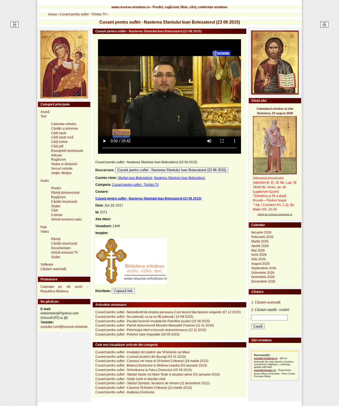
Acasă (45, 112)
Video (45, 231)
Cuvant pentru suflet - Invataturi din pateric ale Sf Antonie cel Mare (142, 352)
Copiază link (123, 291)
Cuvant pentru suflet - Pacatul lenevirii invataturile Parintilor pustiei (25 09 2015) (152, 321)
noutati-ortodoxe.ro (266, 358)
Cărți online (59, 142)
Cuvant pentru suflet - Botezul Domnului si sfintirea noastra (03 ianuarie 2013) (151, 365)
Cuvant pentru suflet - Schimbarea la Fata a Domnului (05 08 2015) (143, 370)
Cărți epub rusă (62, 137)
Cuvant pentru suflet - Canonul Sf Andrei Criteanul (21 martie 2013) (143, 388)
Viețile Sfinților (61, 173)
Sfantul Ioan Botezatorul (135, 178)
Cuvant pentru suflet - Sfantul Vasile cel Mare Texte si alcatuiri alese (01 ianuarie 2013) (157, 374)
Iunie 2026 (259, 255)
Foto (44, 227)
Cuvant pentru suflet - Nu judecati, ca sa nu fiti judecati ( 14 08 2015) (144, 317)
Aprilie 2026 (260, 246)
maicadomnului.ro (265, 370)
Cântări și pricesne (64, 128)
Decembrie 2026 (263, 281)
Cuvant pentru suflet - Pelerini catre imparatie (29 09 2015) (137, 334)
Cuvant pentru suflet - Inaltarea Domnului (124, 392)
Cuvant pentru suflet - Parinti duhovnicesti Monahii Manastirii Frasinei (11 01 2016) (154, 325)
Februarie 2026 (262, 237)
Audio (45, 181)
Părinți (55, 239)
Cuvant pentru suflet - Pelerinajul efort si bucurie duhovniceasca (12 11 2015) (150, 330)
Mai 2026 (258, 250)
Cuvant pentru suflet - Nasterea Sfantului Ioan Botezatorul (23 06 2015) (171, 170)
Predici (56, 188)
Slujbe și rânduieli (64, 164)
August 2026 (260, 264)
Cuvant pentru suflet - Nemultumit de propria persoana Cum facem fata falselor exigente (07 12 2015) (168, 312)
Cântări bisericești (64, 202)
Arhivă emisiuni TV (64, 252)
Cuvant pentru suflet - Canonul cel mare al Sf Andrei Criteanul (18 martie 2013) (151, 361)
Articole (56, 155)
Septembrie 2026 (263, 268)
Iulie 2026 (258, 259)
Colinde (57, 215)
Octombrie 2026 (262, 273)
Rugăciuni (58, 159)
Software (47, 264)
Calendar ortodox (63, 124)
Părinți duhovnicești (65, 193)
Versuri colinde (62, 168)
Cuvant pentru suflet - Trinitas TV (135, 185)
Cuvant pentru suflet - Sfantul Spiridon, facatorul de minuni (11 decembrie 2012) (152, 383)
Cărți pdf (57, 146)
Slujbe (55, 206)
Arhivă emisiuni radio (66, 219)
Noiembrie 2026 (263, 277)
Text (43, 116)
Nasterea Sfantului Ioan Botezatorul (179, 178)
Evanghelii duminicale (67, 151)
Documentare (61, 248)
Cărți (54, 210)
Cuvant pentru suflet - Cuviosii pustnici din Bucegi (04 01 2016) (140, 357)
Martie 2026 (260, 241)
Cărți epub (58, 133)
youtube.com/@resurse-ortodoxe (64, 327)
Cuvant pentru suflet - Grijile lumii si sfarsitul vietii (130, 379)
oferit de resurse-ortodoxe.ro (275, 214)
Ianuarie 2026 (261, 232)
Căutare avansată (53, 269)
